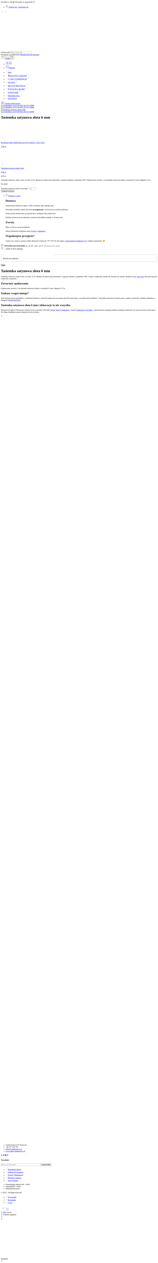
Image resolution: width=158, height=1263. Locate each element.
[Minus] (37, 189)
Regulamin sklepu (14, 1169)
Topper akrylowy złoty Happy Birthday (20, 866)
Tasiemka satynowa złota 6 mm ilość (14, 189)
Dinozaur (36, 55)
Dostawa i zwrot (14, 196)
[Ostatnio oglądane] (7, 1210)
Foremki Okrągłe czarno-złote (17, 802)
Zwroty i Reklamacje (15, 1175)
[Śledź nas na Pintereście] (5, 1156)
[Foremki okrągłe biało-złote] (81, 507)
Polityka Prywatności (15, 1172)
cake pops (140, 277)
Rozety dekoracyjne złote (15, 467)
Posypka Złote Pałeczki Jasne (17, 695)
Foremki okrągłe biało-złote (16, 528)
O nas (10, 1203)
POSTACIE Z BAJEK (16, 89)
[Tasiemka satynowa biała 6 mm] (2, 164)
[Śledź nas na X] (2, 1156)
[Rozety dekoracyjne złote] (81, 445)
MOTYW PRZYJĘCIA (17, 86)
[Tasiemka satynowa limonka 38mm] (81, 1072)
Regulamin (12, 1200)
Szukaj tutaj (5, 52)
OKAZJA (11, 82)
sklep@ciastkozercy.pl (14, 1149)
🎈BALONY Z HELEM (17, 76)
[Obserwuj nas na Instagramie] (7, 1156)
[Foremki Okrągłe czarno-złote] (81, 760)
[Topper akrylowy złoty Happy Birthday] (81, 844)
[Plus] (29, 189)
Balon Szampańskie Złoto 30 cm (18, 1032)
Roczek (29, 55)
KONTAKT (12, 99)
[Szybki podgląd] (7, 328)
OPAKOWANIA (14, 300)
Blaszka (23, 55)
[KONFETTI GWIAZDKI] (81, 368)
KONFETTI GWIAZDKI (15, 405)
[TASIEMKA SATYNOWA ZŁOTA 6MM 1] (17, 112)
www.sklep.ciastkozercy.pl (15, 1151)
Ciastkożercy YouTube (84, 310)
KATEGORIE (13, 92)
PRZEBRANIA (14, 96)
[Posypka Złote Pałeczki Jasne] (81, 653)
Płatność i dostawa (14, 1178)
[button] (13, 331)
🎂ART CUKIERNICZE (17, 79)
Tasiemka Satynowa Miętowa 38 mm (19, 592)
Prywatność (12, 1197)
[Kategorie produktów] (7, 64)
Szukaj (7, 58)
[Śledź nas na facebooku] (3, 1156)
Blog (9, 72)
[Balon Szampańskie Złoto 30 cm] (81, 1011)
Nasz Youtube (13, 1181)
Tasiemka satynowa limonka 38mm (19, 1094)
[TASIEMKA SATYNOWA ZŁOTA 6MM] (17, 105)
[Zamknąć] (2, 316)
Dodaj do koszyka (8, 191)
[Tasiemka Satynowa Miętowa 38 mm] (81, 571)
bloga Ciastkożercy (63, 310)
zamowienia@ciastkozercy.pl (76, 241)
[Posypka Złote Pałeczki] (81, 926)
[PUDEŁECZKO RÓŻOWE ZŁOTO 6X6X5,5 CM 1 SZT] (2, 139)
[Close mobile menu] (2, 1219)
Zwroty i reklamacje (38, 231)
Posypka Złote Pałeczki (14, 968)
